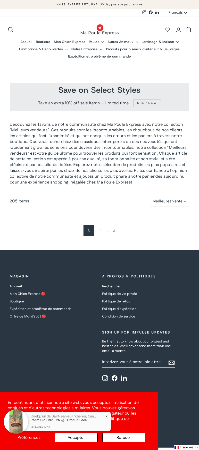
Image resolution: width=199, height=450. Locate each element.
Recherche (111, 286)
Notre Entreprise (85, 49)
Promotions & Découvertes (41, 49)
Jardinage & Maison (158, 42)
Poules (94, 42)
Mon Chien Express (69, 42)
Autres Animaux (121, 42)
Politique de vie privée (119, 294)
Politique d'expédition (119, 309)
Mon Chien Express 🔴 (27, 294)
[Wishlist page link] (167, 29)
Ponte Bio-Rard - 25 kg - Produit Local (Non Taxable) (61, 420)
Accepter (76, 438)
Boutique (43, 42)
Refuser (123, 438)
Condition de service (118, 316)
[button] (186, 447)
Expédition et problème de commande (99, 56)
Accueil (26, 42)
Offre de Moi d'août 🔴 (28, 316)
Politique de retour (117, 301)
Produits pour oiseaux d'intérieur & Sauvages (143, 49)
